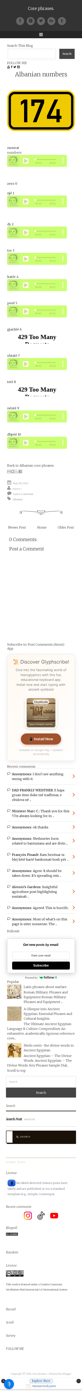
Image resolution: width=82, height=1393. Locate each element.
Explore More (41, 1381)
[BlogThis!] (13, 471)
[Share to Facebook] (20, 471)
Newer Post (17, 527)
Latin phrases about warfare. (45, 987)
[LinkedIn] (52, 21)
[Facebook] (21, 21)
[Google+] (32, 21)
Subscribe (41, 965)
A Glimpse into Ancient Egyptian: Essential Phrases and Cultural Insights (48, 1014)
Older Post (66, 527)
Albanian (17, 499)
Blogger (66, 1373)
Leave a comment (23, 494)
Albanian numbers (41, 74)
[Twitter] (42, 21)
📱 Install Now (41, 739)
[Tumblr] (62, 21)
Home (42, 527)
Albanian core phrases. (37, 465)
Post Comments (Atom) (46, 644)
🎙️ (9, 1384)
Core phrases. (41, 8)
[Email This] (9, 471)
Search (25, 1136)
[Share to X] (17, 471)
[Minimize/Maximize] (78, 1381)
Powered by (31, 977)
